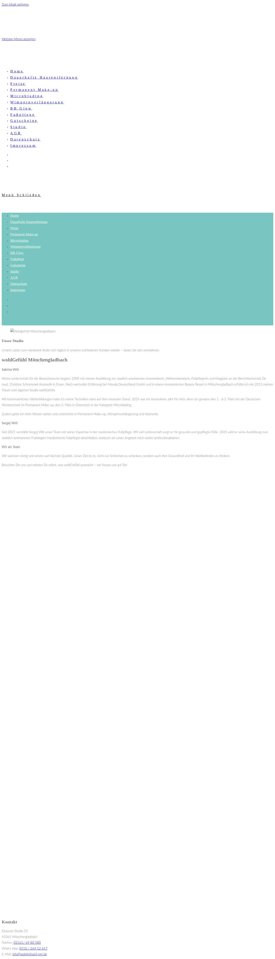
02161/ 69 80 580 (27, 942)
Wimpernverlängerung (25, 246)
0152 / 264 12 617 (33, 948)
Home (14, 215)
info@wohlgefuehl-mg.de (29, 954)
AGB (14, 277)
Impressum (17, 290)
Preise (14, 228)
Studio (14, 271)
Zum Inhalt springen (15, 4)
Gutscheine (18, 265)
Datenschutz (18, 284)
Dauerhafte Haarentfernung (28, 222)
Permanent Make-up (24, 234)
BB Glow (17, 253)
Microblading (19, 240)
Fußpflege (17, 259)
